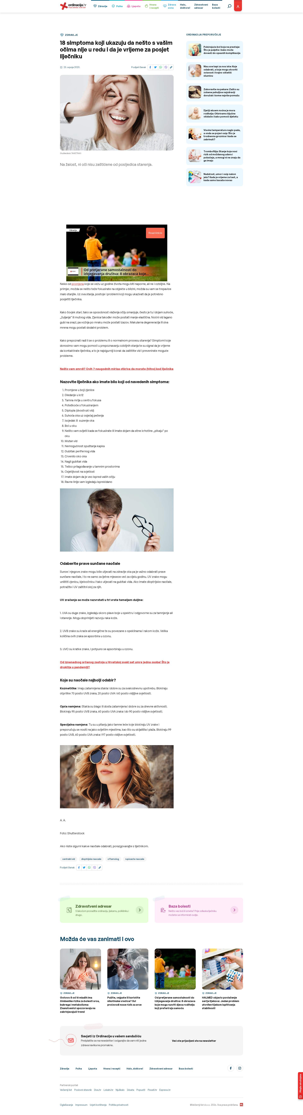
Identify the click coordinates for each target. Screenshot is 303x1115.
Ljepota (136, 6)
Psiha (119, 6)
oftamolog (113, 859)
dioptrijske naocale (91, 859)
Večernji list (66, 1090)
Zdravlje (102, 6)
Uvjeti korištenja (98, 1104)
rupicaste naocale (134, 859)
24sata (130, 1090)
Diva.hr (97, 1090)
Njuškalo (120, 1090)
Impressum (81, 1104)
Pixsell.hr (152, 1090)
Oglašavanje (66, 1104)
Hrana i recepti (111, 1068)
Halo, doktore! (135, 1068)
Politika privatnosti (118, 1104)
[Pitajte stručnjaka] (300, 1085)
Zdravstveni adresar (160, 1068)
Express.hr (165, 1090)
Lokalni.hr (108, 1090)
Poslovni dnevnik (83, 1090)
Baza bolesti (186, 1068)
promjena (77, 284)
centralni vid (68, 859)
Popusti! (141, 1090)
